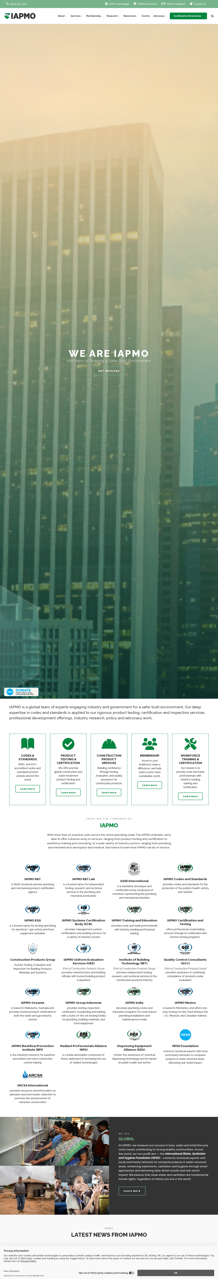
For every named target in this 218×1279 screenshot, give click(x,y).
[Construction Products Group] (32, 953)
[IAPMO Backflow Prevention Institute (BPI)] (33, 1039)
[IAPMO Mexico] (185, 996)
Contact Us (199, 4)
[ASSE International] (134, 874)
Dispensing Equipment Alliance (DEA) (134, 1047)
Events (146, 16)
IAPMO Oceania (32, 1002)
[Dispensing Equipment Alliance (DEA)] (134, 1039)
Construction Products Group (32, 959)
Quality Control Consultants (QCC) (185, 961)
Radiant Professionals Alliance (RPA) (83, 1047)
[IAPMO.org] (20, 16)
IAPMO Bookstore (147, 4)
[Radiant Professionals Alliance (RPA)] (84, 1039)
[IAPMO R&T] (33, 872)
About (61, 16)
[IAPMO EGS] (33, 914)
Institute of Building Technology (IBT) (134, 961)
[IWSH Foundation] (185, 1039)
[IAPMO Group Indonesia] (84, 996)
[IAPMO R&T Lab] (84, 872)
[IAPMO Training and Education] (134, 914)
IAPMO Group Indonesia (83, 1002)
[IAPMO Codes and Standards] (185, 872)
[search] (212, 16)
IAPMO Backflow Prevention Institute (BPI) (33, 1047)
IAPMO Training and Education (134, 920)
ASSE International (134, 881)
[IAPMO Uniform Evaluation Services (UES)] (84, 953)
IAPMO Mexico (185, 1002)
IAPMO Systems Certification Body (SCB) (83, 922)
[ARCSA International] (33, 1079)
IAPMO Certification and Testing (185, 922)
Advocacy (159, 16)
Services (76, 16)
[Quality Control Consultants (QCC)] (185, 953)
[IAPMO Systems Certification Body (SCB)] (84, 914)
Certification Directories (188, 16)
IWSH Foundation (175, 4)
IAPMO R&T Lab (83, 879)
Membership (93, 16)
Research (112, 16)
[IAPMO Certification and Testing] (185, 914)
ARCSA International (32, 1085)
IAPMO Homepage (119, 4)
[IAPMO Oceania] (33, 996)
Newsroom (130, 16)
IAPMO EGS (32, 920)
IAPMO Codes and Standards (185, 879)
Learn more (27, 788)
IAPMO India (134, 1002)
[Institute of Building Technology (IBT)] (134, 953)
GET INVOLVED (109, 371)
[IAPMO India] (134, 996)
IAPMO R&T (32, 879)
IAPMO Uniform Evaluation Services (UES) (84, 961)
